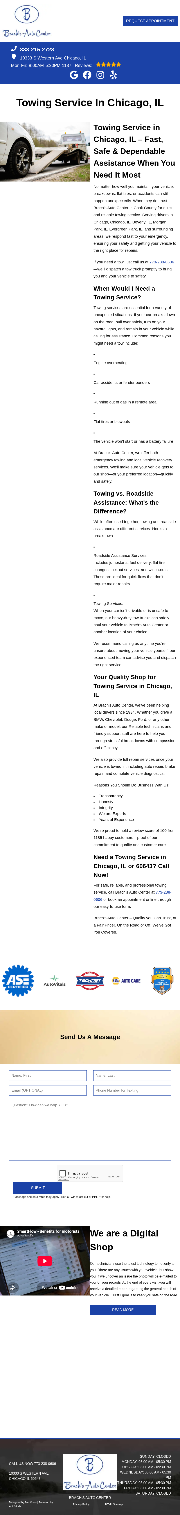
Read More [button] (123, 1310)
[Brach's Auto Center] (27, 20)
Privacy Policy (81, 1504)
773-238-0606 (161, 262)
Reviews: (78, 65)
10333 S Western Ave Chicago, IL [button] (53, 58)
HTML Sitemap (114, 1504)
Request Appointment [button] (150, 21)
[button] (74, 74)
